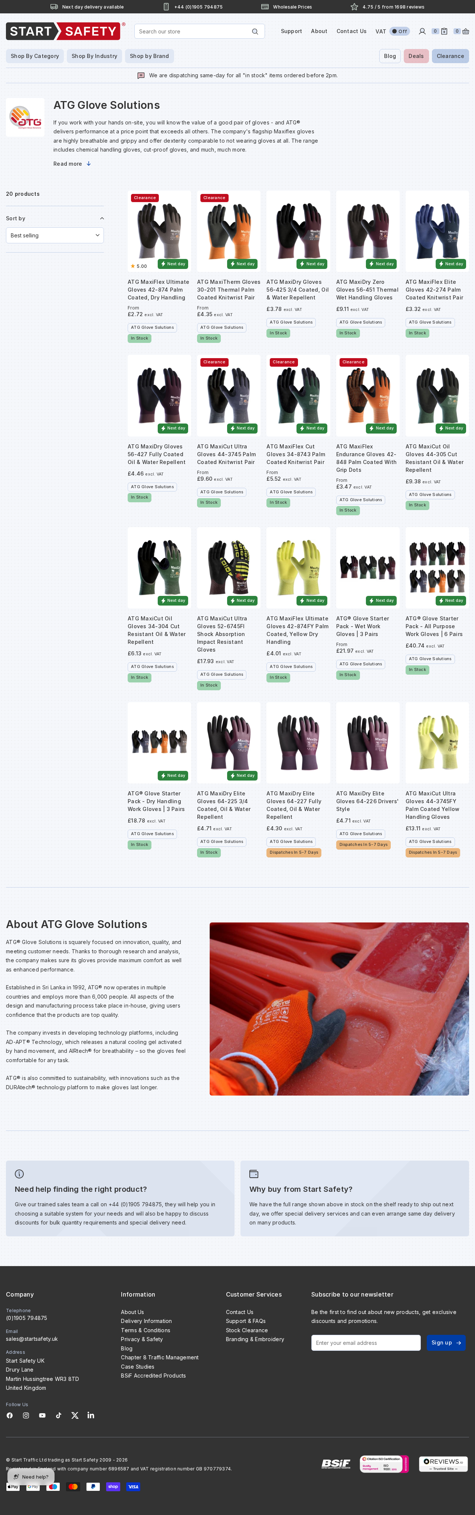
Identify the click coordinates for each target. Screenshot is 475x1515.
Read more (67, 163)
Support (291, 31)
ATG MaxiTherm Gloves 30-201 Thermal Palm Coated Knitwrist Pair (229, 290)
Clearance (450, 56)
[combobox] (199, 31)
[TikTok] (58, 1415)
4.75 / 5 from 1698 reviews (394, 7)
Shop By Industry (94, 56)
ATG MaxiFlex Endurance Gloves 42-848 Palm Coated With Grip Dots (366, 458)
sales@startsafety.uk (32, 1339)
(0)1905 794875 (27, 1318)
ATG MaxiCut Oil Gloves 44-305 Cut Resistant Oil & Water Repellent (434, 458)
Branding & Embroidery (255, 1339)
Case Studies (137, 1366)
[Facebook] (9, 1415)
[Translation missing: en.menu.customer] (422, 31)
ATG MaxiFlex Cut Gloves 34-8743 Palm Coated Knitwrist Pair (295, 454)
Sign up (442, 1342)
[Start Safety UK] (65, 31)
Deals (416, 56)
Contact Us (352, 31)
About (319, 31)
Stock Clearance (247, 1330)
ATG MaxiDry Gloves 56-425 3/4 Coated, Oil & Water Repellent (297, 290)
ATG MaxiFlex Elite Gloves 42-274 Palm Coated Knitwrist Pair (434, 290)
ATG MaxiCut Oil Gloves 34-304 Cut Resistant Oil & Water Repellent (157, 630)
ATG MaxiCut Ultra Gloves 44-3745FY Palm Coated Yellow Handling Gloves (433, 805)
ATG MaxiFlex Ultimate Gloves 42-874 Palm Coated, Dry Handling (158, 290)
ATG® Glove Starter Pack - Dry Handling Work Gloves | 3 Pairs (156, 801)
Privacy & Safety (142, 1339)
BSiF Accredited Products (153, 1375)
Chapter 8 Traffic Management (160, 1357)
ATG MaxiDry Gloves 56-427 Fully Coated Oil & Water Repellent (157, 454)
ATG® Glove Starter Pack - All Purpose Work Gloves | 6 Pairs (434, 626)
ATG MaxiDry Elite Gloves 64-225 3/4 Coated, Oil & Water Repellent (223, 805)
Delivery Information (146, 1321)
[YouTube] (42, 1415)
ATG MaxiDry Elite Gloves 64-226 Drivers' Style (367, 801)
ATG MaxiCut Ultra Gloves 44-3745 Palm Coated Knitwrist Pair (226, 454)
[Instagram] (26, 1415)
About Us (132, 1312)
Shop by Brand (149, 56)
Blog (390, 56)
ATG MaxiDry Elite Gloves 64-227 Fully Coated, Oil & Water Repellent (293, 805)
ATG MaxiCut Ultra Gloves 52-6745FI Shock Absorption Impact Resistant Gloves (222, 634)
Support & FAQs (246, 1321)
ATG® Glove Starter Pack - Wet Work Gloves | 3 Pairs (362, 626)
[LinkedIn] (91, 1415)
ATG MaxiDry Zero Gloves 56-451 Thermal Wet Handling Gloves (367, 290)
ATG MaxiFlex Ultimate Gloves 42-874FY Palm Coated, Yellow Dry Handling (297, 630)
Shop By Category (35, 56)
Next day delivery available (93, 7)
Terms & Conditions (145, 1330)
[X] (75, 1415)
